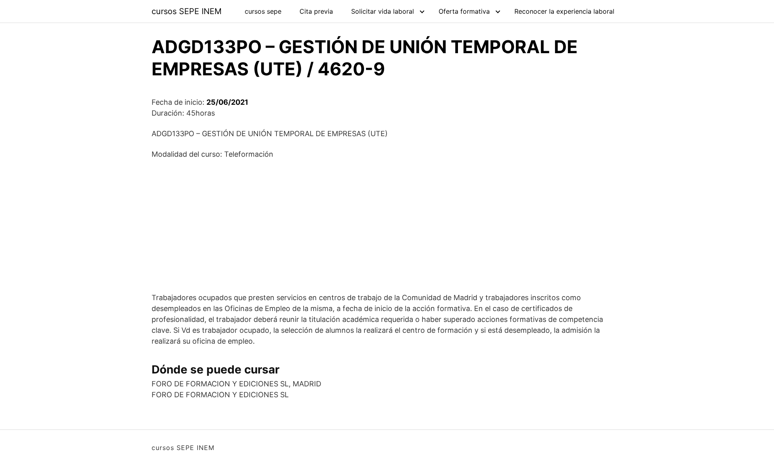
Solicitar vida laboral (382, 11)
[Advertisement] (387, 225)
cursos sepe (263, 11)
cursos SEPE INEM (187, 11)
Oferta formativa (464, 11)
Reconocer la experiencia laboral (564, 11)
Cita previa (316, 11)
